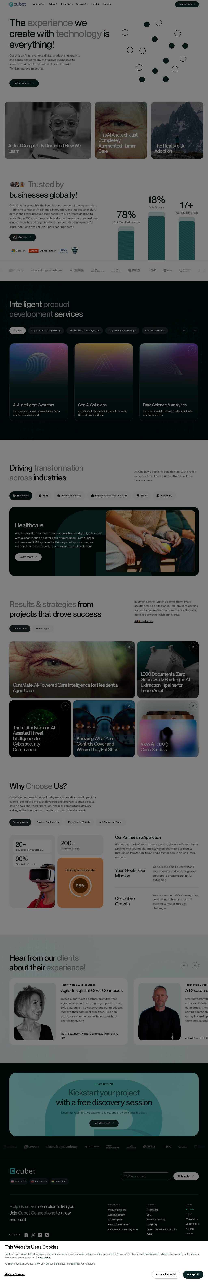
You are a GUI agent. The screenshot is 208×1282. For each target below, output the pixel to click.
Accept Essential (166, 1274)
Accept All (193, 1274)
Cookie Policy (43, 1257)
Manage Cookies (15, 1274)
